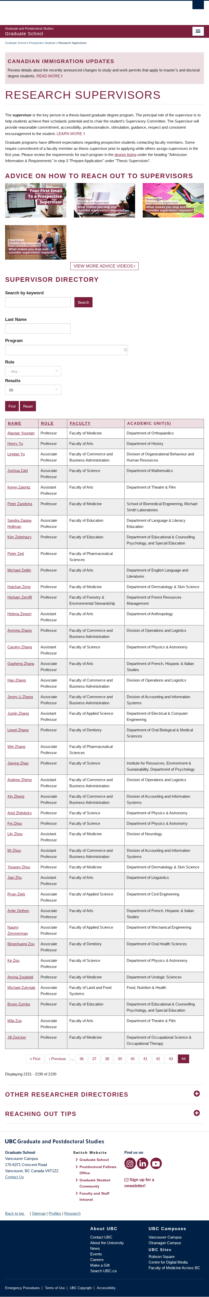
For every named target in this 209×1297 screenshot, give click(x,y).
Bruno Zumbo (18, 1004)
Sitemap (39, 1213)
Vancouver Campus (165, 1237)
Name (14, 423)
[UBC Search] (198, 6)
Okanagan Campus (165, 1243)
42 (160, 1059)
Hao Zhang (16, 680)
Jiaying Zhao (18, 763)
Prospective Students (42, 42)
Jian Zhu (14, 877)
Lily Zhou (14, 834)
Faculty (80, 423)
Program (14, 340)
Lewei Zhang (18, 730)
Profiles (55, 1213)
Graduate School (15, 42)
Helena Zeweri (19, 614)
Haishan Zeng (19, 587)
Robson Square (162, 1256)
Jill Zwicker (16, 1037)
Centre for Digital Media (168, 1262)
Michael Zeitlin (19, 570)
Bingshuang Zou (20, 944)
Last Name (16, 319)
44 (185, 1059)
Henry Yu (15, 443)
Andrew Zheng (19, 780)
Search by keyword (24, 292)
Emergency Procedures (22, 1288)
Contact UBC (101, 1237)
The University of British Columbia (89, 10)
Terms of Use (55, 1288)
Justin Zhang (18, 713)
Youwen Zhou (18, 867)
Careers (97, 1259)
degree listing (125, 154)
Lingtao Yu (16, 454)
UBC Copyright (81, 1288)
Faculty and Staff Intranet (94, 1196)
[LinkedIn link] (142, 1163)
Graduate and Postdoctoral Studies (104, 1142)
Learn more (69, 133)
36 (83, 1059)
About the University (107, 1243)
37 (96, 1059)
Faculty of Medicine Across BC (174, 1268)
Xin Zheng (15, 796)
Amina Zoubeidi (20, 977)
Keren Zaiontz (19, 487)
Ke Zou (13, 960)
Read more (48, 76)
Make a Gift (100, 1265)
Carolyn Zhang (19, 647)
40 (134, 1059)
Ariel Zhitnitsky (19, 813)
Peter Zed (15, 553)
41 (147, 1059)
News (95, 1248)
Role (9, 362)
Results (12, 380)
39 (122, 1059)
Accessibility (106, 1288)
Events (96, 1254)
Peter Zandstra (19, 504)
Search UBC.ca (103, 1271)
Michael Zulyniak (21, 987)
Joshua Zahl (17, 470)
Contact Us (14, 1177)
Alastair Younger (21, 433)
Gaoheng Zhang (20, 663)
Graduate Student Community (95, 1183)
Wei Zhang (16, 746)
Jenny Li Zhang (20, 697)
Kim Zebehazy (19, 537)
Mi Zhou (14, 850)
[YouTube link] (156, 1163)
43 (173, 1059)
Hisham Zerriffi (19, 597)
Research (72, 1213)
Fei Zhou (14, 823)
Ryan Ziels (16, 894)
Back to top (15, 1213)
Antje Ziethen (18, 910)
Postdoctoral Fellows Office (98, 1170)
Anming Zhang (19, 630)
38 (109, 1059)
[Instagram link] (130, 1163)
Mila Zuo (14, 1021)
